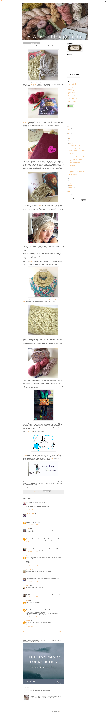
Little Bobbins (71, 86)
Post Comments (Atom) (33, 633)
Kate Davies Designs (72, 96)
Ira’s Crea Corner (29, 541)
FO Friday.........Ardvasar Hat (74, 148)
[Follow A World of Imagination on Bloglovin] (73, 77)
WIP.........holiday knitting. (74, 146)
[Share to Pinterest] (50, 491)
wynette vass (29, 520)
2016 (69, 131)
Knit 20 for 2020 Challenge (35, 687)
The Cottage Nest (71, 90)
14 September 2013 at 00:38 (32, 581)
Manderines (70, 89)
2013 (69, 136)
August (70, 176)
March (70, 185)
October (71, 141)
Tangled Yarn (54, 384)
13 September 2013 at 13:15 (32, 516)
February (71, 187)
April (70, 183)
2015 (69, 133)
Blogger (60, 711)
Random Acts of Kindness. (74, 162)
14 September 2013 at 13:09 (32, 589)
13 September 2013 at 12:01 (32, 509)
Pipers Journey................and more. (76, 169)
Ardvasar (40, 205)
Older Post (61, 631)
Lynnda (27, 585)
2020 (69, 124)
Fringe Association (72, 93)
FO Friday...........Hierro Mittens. (75, 145)
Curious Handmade (72, 84)
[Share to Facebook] (48, 491)
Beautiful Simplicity (72, 83)
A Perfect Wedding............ (74, 174)
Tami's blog (30, 431)
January (71, 188)
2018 (69, 128)
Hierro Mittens (46, 423)
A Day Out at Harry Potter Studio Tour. (76, 155)
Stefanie (28, 528)
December (71, 138)
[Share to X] (47, 491)
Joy (27, 501)
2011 (69, 192)
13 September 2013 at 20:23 (32, 551)
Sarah (27, 600)
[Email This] (44, 491)
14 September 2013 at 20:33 (32, 604)
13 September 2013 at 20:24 (32, 565)
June (70, 180)
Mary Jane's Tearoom (72, 101)
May (70, 182)
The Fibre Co (70, 87)
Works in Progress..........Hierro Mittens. (77, 150)
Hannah (28, 608)
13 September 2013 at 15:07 (32, 533)
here (52, 458)
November (71, 140)
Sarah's (50, 299)
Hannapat (28, 547)
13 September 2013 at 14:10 (32, 524)
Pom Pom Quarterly (32, 84)
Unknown (28, 537)
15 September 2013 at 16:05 (32, 626)
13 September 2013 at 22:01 (32, 572)
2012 (69, 191)
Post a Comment (28, 629)
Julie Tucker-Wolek (30, 513)
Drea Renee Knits (71, 92)
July (70, 178)
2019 (69, 126)
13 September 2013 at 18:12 (32, 543)
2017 (69, 129)
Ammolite (31, 261)
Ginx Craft (28, 569)
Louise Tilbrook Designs (73, 98)
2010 (69, 194)
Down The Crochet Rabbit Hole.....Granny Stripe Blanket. (41, 695)
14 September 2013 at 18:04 (32, 596)
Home (43, 631)
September (71, 143)
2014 (69, 135)
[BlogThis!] (45, 491)
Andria (27, 577)
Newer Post (25, 631)
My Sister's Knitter (71, 95)
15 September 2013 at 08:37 (32, 616)
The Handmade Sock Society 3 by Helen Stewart (35, 638)
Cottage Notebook (72, 100)
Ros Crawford (29, 593)
